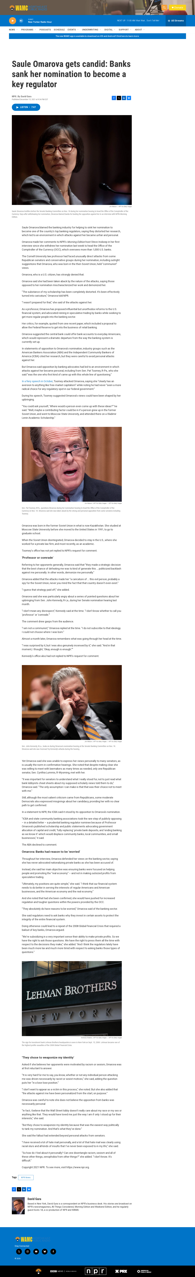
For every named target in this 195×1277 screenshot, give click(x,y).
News (12, 30)
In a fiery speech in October (37, 381)
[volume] (21, 21)
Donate (178, 7)
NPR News (26, 1177)
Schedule (59, 30)
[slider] (25, 20)
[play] (12, 20)
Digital (108, 30)
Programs (27, 30)
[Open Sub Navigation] (17, 30)
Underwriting (90, 30)
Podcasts (45, 30)
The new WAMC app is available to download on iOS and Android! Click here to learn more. (97, 36)
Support (124, 30)
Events (72, 30)
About (138, 30)
